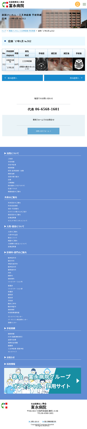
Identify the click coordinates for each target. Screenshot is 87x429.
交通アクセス (12, 188)
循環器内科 (12, 270)
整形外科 (11, 261)
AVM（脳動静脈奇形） (15, 337)
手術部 (10, 300)
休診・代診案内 (13, 209)
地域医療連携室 (14, 312)
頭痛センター (12, 322)
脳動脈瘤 (11, 334)
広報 (9, 180)
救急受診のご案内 (14, 215)
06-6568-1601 (47, 109)
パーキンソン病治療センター (18, 319)
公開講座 (11, 182)
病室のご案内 (13, 241)
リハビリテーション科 (15, 282)
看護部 (10, 286)
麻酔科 (10, 276)
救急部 (10, 298)
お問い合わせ (34, 421)
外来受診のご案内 (14, 203)
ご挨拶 (10, 159)
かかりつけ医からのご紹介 (17, 212)
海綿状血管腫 (13, 343)
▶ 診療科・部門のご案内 (15, 252)
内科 (9, 273)
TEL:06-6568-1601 (45, 413)
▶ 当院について (11, 153)
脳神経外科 (12, 258)
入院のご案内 (13, 232)
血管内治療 (12, 340)
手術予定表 (12, 165)
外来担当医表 (13, 206)
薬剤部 (10, 295)
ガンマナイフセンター (15, 316)
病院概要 (11, 168)
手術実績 (11, 162)
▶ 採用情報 (9, 363)
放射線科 (11, 279)
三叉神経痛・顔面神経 (16, 349)
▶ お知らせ (9, 357)
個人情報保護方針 (49, 421)
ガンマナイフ (12, 352)
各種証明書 (12, 218)
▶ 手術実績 (9, 328)
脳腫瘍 (10, 346)
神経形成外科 (13, 264)
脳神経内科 (12, 267)
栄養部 (10, 292)
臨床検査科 (12, 306)
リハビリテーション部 (15, 289)
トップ (4, 30)
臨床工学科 (12, 303)
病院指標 (11, 174)
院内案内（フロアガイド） (16, 185)
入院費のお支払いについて (17, 244)
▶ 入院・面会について (14, 226)
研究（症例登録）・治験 (16, 171)
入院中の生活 (13, 235)
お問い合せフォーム (42, 131)
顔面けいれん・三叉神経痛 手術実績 (22, 30)
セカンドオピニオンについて (18, 221)
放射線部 (11, 309)
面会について (12, 238)
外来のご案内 (10, 197)
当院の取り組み (13, 177)
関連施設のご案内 (14, 191)
